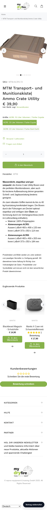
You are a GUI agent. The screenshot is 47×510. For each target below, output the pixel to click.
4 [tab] (22, 75)
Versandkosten (22, 107)
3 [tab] (20, 75)
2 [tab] (19, 75)
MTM (15, 174)
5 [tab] (24, 75)
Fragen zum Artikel (14, 144)
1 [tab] (17, 75)
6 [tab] (26, 75)
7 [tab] (28, 75)
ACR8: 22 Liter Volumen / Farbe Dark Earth (21, 129)
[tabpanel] (23, 49)
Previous (3, 50)
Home (3, 14)
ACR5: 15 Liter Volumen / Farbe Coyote (19, 122)
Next (43, 50)
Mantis (12, 321)
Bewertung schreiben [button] (23, 384)
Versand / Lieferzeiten (15, 139)
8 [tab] (30, 75)
